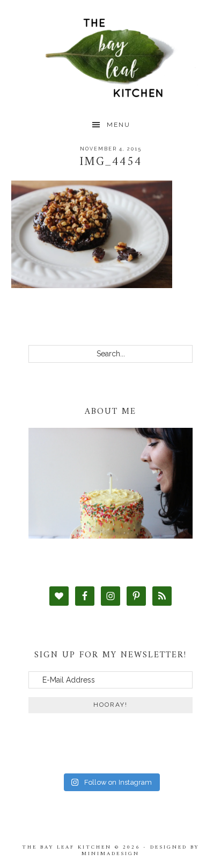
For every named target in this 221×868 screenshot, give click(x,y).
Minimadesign (110, 853)
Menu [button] (118, 124)
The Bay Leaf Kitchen (110, 58)
